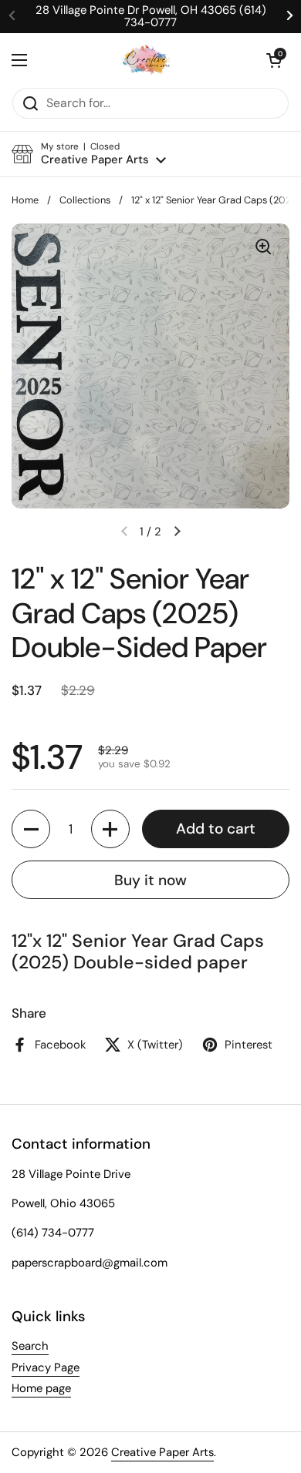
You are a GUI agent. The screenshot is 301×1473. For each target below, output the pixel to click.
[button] (274, 60)
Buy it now (150, 880)
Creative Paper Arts (162, 1452)
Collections (84, 199)
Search (30, 1346)
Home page (41, 1388)
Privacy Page (45, 1367)
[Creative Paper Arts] (147, 60)
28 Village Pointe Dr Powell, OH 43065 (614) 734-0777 (151, 16)
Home (25, 199)
